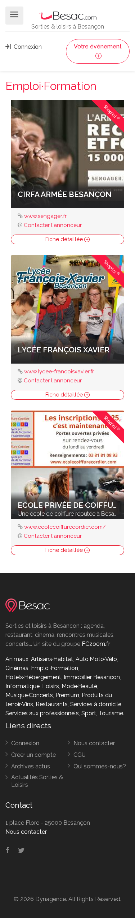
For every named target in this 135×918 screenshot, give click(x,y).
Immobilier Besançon (92, 677)
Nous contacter (94, 743)
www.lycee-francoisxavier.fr (59, 371)
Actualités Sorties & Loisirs (37, 781)
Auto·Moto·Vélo (96, 659)
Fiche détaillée (64, 239)
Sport (88, 713)
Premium (67, 695)
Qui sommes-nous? (99, 766)
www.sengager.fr (45, 216)
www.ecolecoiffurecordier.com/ (65, 527)
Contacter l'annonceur (53, 225)
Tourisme (111, 713)
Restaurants (52, 704)
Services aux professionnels (42, 713)
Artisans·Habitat (52, 659)
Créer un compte (33, 754)
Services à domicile (95, 704)
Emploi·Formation (54, 668)
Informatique (22, 686)
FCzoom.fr (96, 643)
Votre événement (98, 46)
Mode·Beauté (79, 686)
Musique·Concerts (29, 695)
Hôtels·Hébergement (33, 677)
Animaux (16, 659)
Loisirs (50, 686)
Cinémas (16, 668)
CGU (79, 754)
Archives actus (30, 766)
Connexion (27, 46)
